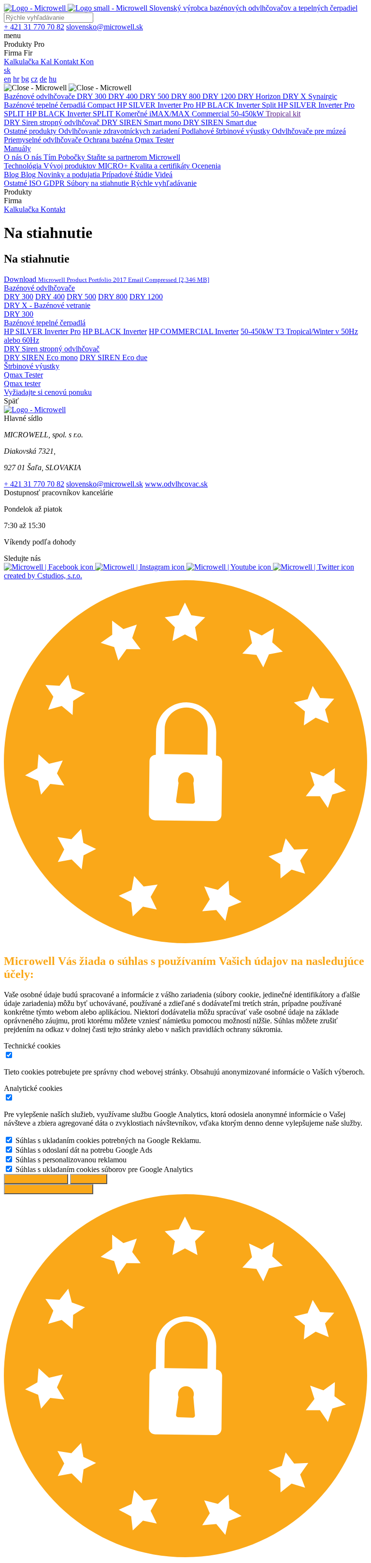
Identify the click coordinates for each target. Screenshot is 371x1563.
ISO (36, 183)
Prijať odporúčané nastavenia (48, 1189)
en (7, 79)
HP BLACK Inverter (229, 105)
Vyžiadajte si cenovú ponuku (48, 392)
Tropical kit (283, 114)
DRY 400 (124, 96)
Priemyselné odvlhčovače (44, 140)
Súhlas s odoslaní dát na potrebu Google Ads (83, 1150)
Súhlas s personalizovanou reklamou (71, 1160)
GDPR (55, 183)
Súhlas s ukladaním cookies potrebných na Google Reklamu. (108, 1140)
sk (7, 70)
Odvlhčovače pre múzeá (309, 131)
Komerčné (132, 114)
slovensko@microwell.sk (104, 484)
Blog (12, 174)
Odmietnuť (88, 1179)
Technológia (23, 166)
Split (270, 105)
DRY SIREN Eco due (113, 357)
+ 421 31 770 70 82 (34, 484)
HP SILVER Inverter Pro (156, 105)
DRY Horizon (260, 96)
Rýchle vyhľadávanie (164, 183)
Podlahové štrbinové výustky (227, 131)
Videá (163, 174)
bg (25, 79)
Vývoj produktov (70, 166)
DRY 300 (92, 96)
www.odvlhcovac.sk (176, 484)
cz (34, 79)
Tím (50, 157)
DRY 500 (155, 96)
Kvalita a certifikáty (161, 166)
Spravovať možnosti (36, 1179)
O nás (14, 157)
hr (16, 79)
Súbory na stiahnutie (99, 183)
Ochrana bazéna (109, 140)
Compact (102, 105)
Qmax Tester (154, 140)
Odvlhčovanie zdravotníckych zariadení (120, 131)
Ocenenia (206, 166)
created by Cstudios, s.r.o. (43, 576)
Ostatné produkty (31, 131)
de (43, 79)
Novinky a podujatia (70, 174)
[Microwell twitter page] (313, 567)
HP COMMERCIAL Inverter (194, 331)
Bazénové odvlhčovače (40, 96)
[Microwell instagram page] (140, 567)
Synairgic (322, 96)
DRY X (295, 96)
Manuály (17, 148)
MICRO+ (114, 166)
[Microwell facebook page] (49, 567)
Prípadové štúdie (128, 174)
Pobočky (72, 157)
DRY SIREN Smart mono (142, 122)
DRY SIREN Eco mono (41, 357)
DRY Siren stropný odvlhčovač (52, 122)
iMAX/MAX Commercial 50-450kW (207, 114)
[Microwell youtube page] (229, 567)
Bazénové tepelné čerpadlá (45, 105)
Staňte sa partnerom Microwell (133, 157)
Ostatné (16, 183)
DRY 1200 (220, 96)
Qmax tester (22, 383)
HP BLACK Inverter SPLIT (71, 114)
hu (53, 79)
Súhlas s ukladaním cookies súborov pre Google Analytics (104, 1169)
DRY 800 (186, 96)
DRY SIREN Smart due (220, 122)
